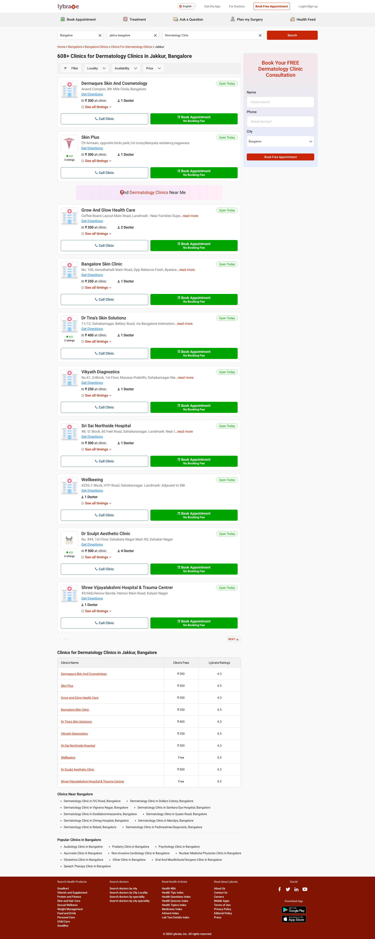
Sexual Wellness (67, 905)
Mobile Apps (221, 900)
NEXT (231, 639)
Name (251, 92)
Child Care (63, 921)
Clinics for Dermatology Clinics (131, 46)
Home (61, 46)
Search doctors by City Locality (129, 892)
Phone (252, 112)
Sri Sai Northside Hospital (106, 425)
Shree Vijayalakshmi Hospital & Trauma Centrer (127, 587)
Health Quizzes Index (175, 900)
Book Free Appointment (271, 6)
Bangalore (75, 46)
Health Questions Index (176, 896)
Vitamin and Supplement (72, 892)
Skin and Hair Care (68, 900)
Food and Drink (66, 913)
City (250, 131)
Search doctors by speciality (127, 896)
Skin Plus (90, 137)
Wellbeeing (92, 479)
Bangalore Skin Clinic (101, 264)
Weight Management (70, 909)
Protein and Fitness (69, 896)
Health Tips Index (173, 892)
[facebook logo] (279, 890)
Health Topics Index (174, 905)
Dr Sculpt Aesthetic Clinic (105, 533)
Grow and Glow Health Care (108, 210)
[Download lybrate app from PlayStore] (293, 912)
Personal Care (66, 917)
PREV (66, 639)
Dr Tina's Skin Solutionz (103, 317)
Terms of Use (222, 905)
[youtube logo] (305, 890)
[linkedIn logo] (296, 890)
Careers (219, 896)
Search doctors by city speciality (130, 900)
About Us (219, 888)
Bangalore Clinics (96, 46)
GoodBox (63, 925)
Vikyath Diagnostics (100, 371)
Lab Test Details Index (175, 917)
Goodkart (63, 888)
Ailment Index (170, 913)
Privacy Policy (222, 909)
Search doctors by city (123, 888)
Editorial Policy (223, 913)
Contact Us (220, 892)
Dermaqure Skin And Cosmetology (114, 83)
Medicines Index (172, 909)
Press (217, 917)
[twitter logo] (288, 890)
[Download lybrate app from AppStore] (293, 922)
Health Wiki (169, 888)
